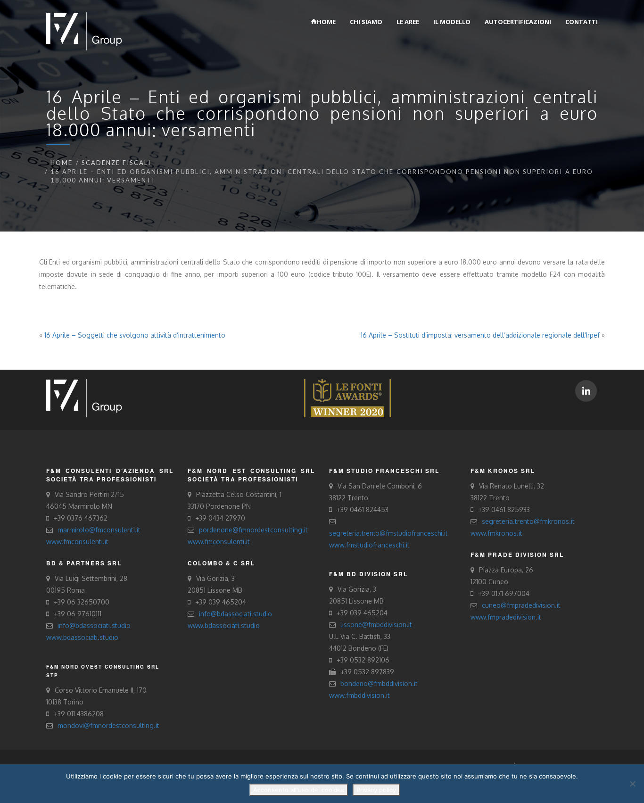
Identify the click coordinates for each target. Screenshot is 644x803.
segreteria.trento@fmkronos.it (528, 521)
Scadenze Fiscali (116, 162)
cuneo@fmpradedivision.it (521, 605)
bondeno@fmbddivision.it (379, 683)
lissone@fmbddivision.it (376, 625)
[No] (632, 783)
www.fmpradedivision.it (506, 617)
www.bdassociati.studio (82, 637)
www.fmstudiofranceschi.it (369, 545)
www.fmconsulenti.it (77, 542)
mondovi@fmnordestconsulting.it (108, 725)
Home (61, 162)
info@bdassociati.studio (94, 625)
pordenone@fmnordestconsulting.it (253, 530)
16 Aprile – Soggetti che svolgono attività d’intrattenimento (134, 335)
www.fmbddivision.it (359, 695)
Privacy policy (376, 790)
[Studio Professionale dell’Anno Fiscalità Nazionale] (347, 397)
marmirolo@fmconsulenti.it (99, 530)
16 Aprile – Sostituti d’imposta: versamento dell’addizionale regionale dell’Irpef (480, 335)
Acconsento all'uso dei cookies (298, 790)
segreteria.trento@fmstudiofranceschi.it (388, 533)
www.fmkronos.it (496, 533)
